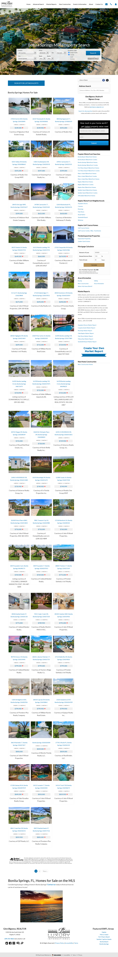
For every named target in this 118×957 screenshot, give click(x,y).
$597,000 (41, 171)
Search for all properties (85, 111)
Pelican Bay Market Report (85, 339)
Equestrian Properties (84, 238)
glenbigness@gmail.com (97, 107)
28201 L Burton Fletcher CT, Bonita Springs (41, 658)
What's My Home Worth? (85, 286)
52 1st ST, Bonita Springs (19, 294)
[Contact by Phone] (111, 4)
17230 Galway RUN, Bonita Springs (19, 786)
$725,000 (41, 390)
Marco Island (104, 934)
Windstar (80, 220)
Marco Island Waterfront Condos (87, 176)
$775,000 (63, 575)
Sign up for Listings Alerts (26, 83)
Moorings (80, 209)
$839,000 (41, 749)
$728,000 (41, 444)
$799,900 (19, 709)
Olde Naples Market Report (86, 333)
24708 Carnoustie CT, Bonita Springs (41, 206)
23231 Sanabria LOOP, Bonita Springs (63, 701)
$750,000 (19, 529)
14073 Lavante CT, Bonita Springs (41, 567)
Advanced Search (93, 58)
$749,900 (41, 486)
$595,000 (19, 171)
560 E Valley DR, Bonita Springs (19, 163)
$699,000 (19, 345)
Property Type (72, 50)
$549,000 (19, 128)
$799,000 (19, 666)
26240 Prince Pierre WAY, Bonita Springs (19, 521)
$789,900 (41, 623)
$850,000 (41, 794)
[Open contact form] (106, 4)
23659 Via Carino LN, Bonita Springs (41, 337)
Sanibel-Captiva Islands (104, 939)
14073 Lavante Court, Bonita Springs (19, 567)
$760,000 (63, 529)
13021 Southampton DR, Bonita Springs (41, 163)
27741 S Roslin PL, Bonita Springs (63, 744)
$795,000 (63, 623)
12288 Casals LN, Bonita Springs (63, 479)
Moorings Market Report (85, 330)
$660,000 (41, 256)
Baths (49, 56)
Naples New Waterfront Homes (87, 187)
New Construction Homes (85, 364)
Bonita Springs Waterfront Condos (88, 165)
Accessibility (69, 943)
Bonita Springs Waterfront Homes (87, 162)
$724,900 (63, 345)
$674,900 (63, 256)
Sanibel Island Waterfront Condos (87, 193)
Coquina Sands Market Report (86, 328)
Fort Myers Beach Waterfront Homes (88, 168)
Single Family (74, 52)
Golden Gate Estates (84, 241)
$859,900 (63, 794)
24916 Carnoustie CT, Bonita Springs (63, 163)
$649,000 (19, 256)
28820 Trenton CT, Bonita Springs (63, 567)
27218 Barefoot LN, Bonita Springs (63, 521)
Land (71, 57)
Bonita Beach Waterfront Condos (87, 159)
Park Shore (81, 212)
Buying (80, 281)
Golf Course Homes (83, 228)
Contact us (51, 885)
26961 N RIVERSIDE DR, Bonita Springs (19, 479)
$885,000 (41, 837)
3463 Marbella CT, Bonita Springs (19, 744)
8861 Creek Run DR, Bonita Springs (19, 829)
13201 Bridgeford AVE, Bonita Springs (19, 701)
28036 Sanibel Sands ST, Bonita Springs (19, 615)
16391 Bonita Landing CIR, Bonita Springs (63, 337)
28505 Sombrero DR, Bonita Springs (63, 294)
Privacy (80, 955)
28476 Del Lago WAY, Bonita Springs (19, 206)
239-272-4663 (9, 939)
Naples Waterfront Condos (85, 184)
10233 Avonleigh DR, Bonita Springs (41, 479)
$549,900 (41, 128)
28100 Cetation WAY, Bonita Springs (63, 615)
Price (40, 50)
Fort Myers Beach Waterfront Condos (89, 170)
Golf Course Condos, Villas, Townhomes (89, 231)
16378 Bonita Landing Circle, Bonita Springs (64, 383)
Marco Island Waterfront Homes (87, 173)
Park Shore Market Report (85, 336)
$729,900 (63, 441)
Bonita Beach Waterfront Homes (87, 157)
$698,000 (63, 302)
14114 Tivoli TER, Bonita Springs (64, 786)
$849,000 (19, 794)
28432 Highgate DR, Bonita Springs (19, 337)
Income (72, 59)
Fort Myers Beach (104, 937)
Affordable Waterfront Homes (86, 195)
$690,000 (41, 302)
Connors (80, 206)
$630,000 (63, 213)
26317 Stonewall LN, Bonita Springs (41, 120)
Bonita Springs (41, 742)
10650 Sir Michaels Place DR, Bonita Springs (41, 434)
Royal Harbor (81, 214)
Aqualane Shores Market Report (87, 325)
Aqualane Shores (83, 203)
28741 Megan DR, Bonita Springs (19, 433)
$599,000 (63, 171)
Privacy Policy (59, 943)
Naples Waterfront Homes (85, 182)
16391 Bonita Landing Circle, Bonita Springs (19, 383)
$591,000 (63, 128)
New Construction (83, 283)
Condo (72, 54)
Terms (76, 943)
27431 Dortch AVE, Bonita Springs (19, 120)
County (20, 50)
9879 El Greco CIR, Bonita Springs (19, 658)
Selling (96, 281)
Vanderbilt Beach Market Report (87, 341)
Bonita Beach (104, 941)
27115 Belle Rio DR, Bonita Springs (63, 658)
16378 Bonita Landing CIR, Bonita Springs (41, 382)
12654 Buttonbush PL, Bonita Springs (63, 206)
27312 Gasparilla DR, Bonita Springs (64, 249)
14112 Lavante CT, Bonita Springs (41, 786)
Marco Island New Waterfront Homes (88, 179)
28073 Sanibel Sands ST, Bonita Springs (41, 829)
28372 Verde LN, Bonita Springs (19, 249)
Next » (45, 871)
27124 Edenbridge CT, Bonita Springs (41, 294)
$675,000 (19, 302)
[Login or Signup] (116, 4)
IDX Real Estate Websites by (43, 955)
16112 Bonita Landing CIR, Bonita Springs (41, 249)
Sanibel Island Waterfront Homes (87, 190)
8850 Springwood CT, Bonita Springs (63, 120)
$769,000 (19, 575)
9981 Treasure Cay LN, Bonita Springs (41, 521)
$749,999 (63, 486)
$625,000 (41, 213)
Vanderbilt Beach (83, 217)
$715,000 (41, 345)
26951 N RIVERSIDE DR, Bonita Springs (63, 433)
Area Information (99, 283)
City (19, 56)
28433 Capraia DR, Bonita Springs (41, 701)
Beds (40, 56)
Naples (104, 932)
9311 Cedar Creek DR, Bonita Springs (41, 615)
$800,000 (19, 752)
